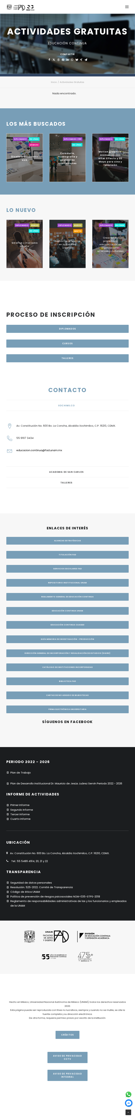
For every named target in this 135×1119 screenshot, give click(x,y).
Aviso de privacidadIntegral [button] (67, 1075)
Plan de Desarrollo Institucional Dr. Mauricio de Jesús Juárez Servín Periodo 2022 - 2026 (66, 783)
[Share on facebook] (49, 60)
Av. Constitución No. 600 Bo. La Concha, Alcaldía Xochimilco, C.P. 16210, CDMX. (66, 426)
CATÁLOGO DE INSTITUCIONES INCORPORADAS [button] (67, 667)
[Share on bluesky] (77, 60)
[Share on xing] (81, 60)
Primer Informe (20, 805)
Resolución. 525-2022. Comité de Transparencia (41, 887)
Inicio (54, 82)
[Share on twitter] (54, 60)
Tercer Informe (20, 814)
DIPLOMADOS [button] (67, 328)
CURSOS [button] (67, 343)
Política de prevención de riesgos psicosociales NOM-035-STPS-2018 (55, 896)
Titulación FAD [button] (67, 554)
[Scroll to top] (128, 1112)
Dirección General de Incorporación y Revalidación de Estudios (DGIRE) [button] (67, 653)
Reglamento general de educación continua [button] (67, 596)
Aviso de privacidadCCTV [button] (67, 1057)
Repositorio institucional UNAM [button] (67, 582)
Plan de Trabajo (20, 772)
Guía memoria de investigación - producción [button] (67, 639)
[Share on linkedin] (67, 60)
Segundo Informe (21, 810)
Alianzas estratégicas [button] (67, 540)
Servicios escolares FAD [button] (67, 568)
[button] (127, 7)
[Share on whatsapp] (72, 60)
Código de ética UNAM (25, 892)
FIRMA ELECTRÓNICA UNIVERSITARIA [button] (67, 709)
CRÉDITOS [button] (67, 1034)
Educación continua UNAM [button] (67, 610)
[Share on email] (86, 60)
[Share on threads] (58, 60)
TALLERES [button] (68, 358)
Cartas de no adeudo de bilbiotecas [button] (67, 695)
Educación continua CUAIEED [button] (68, 624)
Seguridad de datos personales (31, 882)
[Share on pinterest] (63, 60)
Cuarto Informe (20, 819)
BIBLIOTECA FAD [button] (67, 681)
